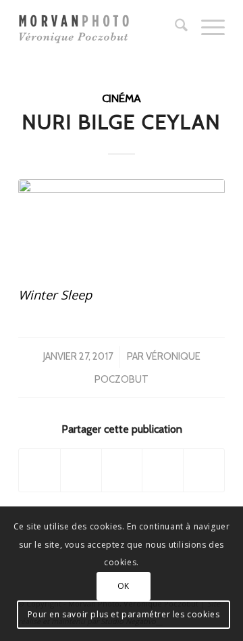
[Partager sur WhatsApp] (122, 470)
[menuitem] (174, 27)
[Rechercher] (174, 27)
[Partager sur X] (81, 470)
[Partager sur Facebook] (39, 470)
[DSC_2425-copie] (121, 222)
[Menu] (206, 27)
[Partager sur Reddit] (204, 470)
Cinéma (121, 98)
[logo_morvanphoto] (101, 27)
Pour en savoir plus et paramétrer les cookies (124, 614)
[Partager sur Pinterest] (162, 470)
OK (123, 586)
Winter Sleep (55, 294)
